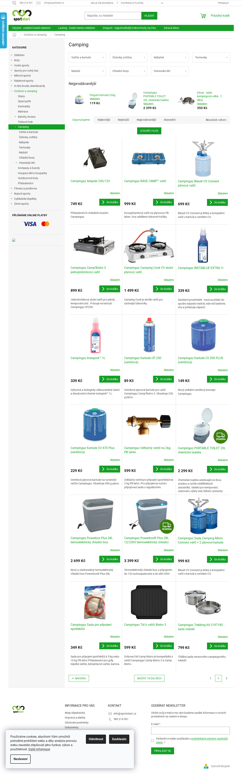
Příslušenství (25, 183)
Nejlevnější (104, 119)
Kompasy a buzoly (29, 167)
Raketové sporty (23, 80)
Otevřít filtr (149, 130)
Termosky (24, 147)
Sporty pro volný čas (26, 70)
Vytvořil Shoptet (220, 766)
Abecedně (169, 119)
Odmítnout (96, 739)
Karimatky (24, 106)
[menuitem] (31, 28)
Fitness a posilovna (25, 188)
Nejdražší (123, 119)
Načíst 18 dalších (149, 678)
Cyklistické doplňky (25, 198)
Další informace (39, 749)
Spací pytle (24, 101)
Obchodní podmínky (77, 722)
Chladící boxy (27, 157)
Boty (17, 60)
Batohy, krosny (27, 116)
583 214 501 (121, 719)
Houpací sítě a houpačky (32, 173)
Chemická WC (27, 162)
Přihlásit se (162, 750)
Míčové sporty (22, 75)
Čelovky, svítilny (28, 137)
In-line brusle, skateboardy (29, 85)
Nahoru (80, 678)
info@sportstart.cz (125, 713)
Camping (23, 126)
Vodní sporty (21, 65)
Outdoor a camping (25, 91)
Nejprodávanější (146, 119)
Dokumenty (71, 727)
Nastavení (20, 759)
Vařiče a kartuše (28, 132)
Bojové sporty (22, 193)
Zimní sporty (21, 203)
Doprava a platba (132, 3)
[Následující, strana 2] (218, 678)
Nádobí (23, 152)
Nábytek (24, 142)
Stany (21, 96)
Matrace (23, 111)
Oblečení (19, 55)
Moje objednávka (102, 3)
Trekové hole (25, 121)
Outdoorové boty (28, 178)
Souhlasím (119, 739)
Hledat (149, 15)
